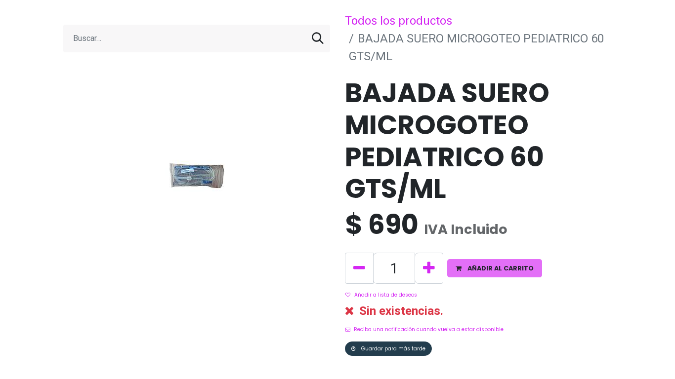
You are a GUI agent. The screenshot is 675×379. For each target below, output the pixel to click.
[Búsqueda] (317, 38)
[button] (494, 268)
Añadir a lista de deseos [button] (385, 295)
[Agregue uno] (429, 268)
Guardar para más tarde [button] (392, 348)
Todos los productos (398, 21)
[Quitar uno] (359, 268)
